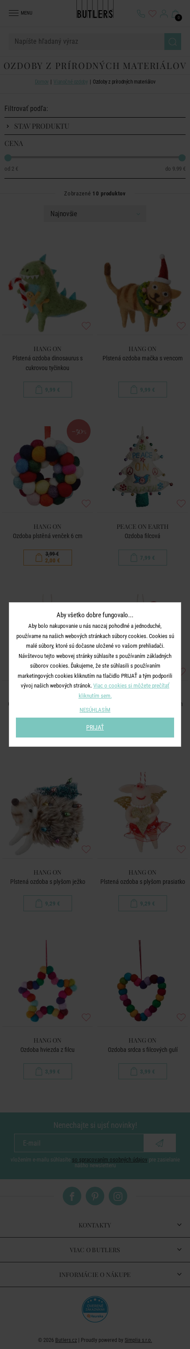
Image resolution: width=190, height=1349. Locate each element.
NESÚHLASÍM (95, 710)
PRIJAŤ (95, 727)
